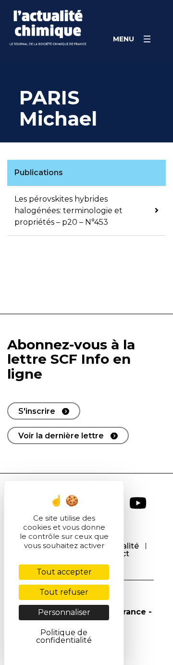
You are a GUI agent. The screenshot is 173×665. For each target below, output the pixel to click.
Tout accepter (64, 571)
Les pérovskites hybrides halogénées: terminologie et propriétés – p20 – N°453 (68, 210)
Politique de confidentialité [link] (64, 636)
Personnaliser (64, 612)
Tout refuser (63, 592)
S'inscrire (36, 411)
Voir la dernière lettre (61, 435)
